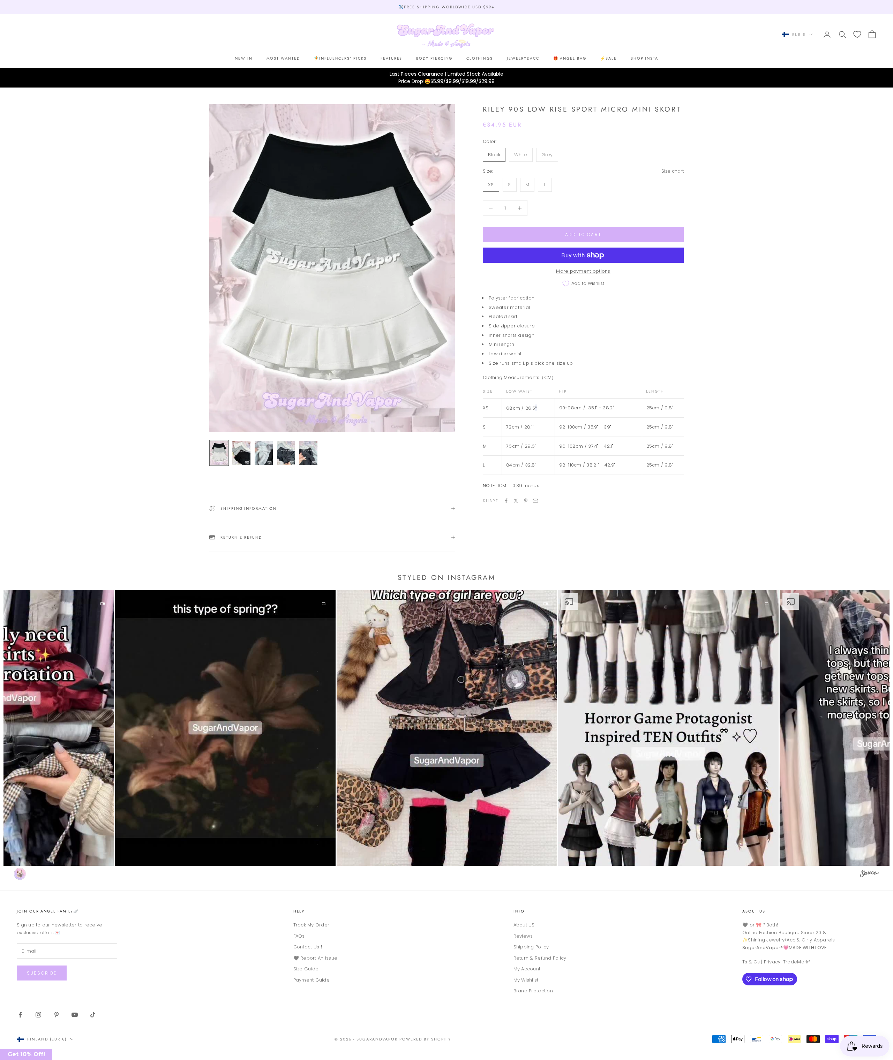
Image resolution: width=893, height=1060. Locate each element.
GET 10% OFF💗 (446, 577)
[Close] (500, 459)
